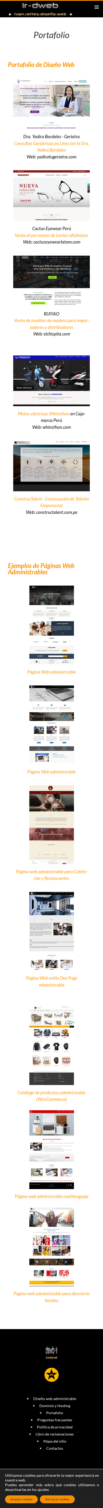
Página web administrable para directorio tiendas (51, 1297)
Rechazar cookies (57, 1499)
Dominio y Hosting (54, 1405)
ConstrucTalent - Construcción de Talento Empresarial (51, 502)
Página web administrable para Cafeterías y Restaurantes (51, 875)
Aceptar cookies (21, 1499)
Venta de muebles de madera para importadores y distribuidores (51, 324)
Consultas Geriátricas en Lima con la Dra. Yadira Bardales (51, 147)
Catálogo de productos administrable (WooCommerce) (51, 1096)
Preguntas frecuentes (54, 1420)
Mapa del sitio (54, 1441)
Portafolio (54, 1413)
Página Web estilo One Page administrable (51, 981)
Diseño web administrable (54, 1398)
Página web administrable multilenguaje (51, 1196)
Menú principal (96, 7)
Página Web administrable (51, 672)
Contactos (54, 1448)
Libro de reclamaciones (55, 1434)
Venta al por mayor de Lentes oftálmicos (51, 235)
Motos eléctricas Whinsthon (43, 413)
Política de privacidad (55, 1427)
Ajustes (87, 1499)
